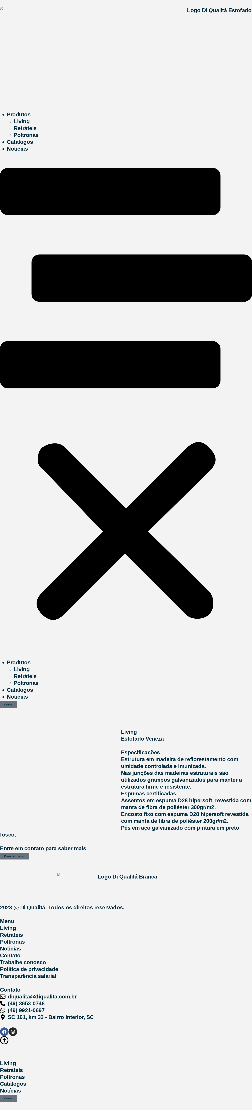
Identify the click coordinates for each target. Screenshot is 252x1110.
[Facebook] (4, 1031)
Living (22, 121)
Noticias (17, 149)
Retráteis (25, 128)
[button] (126, 405)
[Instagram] (13, 1031)
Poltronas (26, 135)
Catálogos (20, 142)
